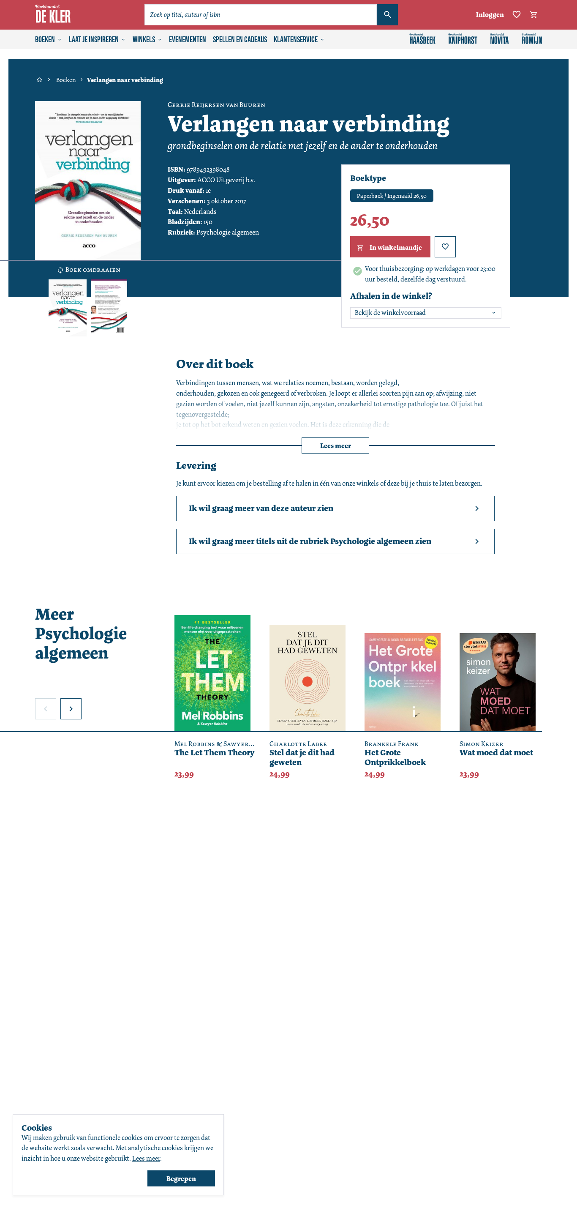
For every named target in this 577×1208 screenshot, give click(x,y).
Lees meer (335, 445)
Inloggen (490, 14)
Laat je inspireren (94, 40)
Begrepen (181, 1178)
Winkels (144, 40)
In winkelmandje (396, 247)
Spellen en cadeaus (240, 40)
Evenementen (187, 40)
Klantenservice (296, 40)
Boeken (45, 40)
